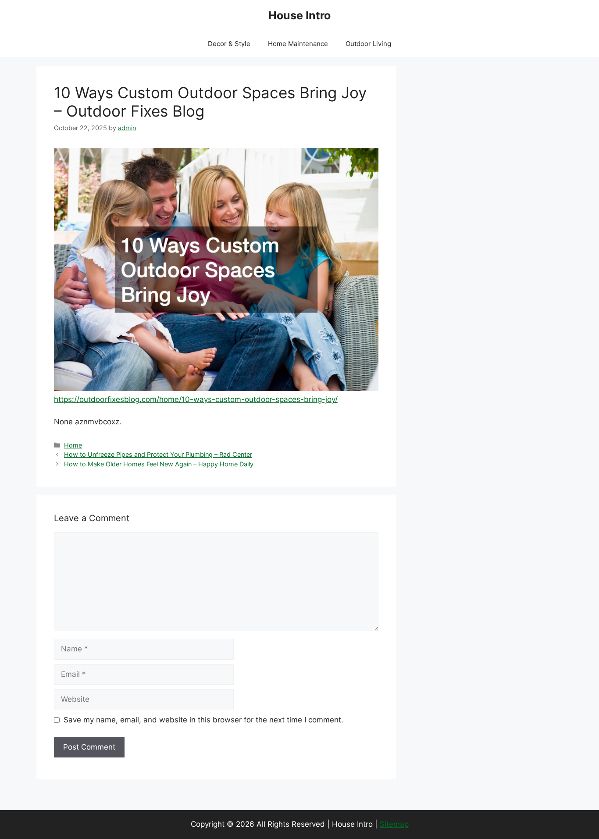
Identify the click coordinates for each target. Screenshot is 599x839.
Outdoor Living (368, 43)
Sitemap (394, 824)
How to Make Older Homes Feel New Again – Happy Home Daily (158, 464)
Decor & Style (229, 43)
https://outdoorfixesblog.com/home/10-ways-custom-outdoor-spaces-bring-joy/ (196, 399)
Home (73, 445)
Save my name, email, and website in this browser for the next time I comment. (203, 719)
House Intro (299, 15)
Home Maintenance (298, 43)
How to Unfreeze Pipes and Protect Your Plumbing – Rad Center (158, 454)
